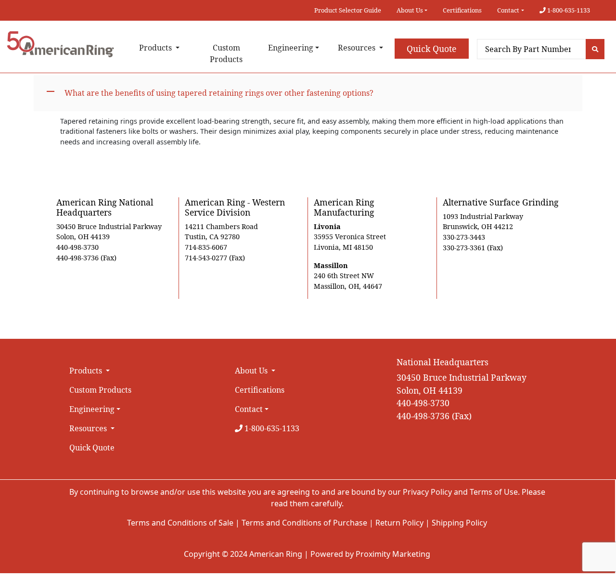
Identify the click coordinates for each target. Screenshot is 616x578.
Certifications (462, 10)
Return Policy (399, 522)
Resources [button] (357, 47)
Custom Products (226, 53)
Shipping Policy (459, 522)
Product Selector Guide (347, 10)
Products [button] (156, 47)
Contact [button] (508, 10)
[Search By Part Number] (595, 49)
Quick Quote (431, 48)
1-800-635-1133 (568, 10)
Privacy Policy (427, 492)
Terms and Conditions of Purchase (304, 522)
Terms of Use (494, 492)
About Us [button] (410, 10)
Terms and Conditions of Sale (180, 522)
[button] (308, 93)
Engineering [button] (290, 47)
